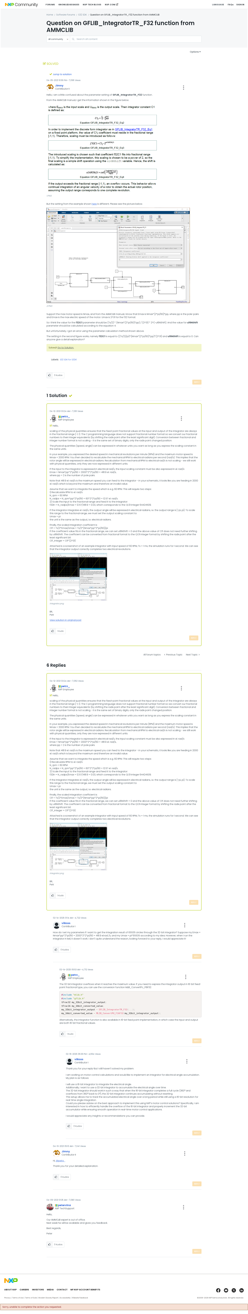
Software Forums (65, 14)
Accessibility (65, 1298)
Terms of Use (17, 1298)
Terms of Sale (31, 1298)
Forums (50, 4)
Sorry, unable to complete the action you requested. (31, 1307)
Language (218, 4)
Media (50, 1289)
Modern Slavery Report (48, 1298)
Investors (38, 1289)
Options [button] (194, 51)
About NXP (10, 1289)
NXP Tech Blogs (92, 4)
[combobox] (136, 39)
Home (49, 14)
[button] (183, 87)
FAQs (231, 4)
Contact (62, 1289)
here (94, 204)
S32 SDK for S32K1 (68, 359)
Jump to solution (62, 74)
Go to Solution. (65, 347)
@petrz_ (60, 1160)
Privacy (7, 1298)
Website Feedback (80, 1298)
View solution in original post (65, 620)
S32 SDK (82, 14)
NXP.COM (110, 4)
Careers (24, 1289)
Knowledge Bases (69, 4)
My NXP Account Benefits (85, 1289)
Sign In (240, 4)
